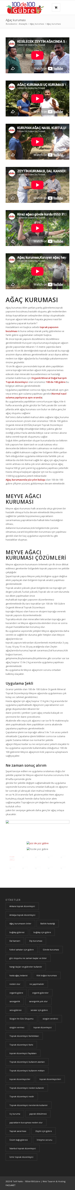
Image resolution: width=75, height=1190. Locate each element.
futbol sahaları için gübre (21, 949)
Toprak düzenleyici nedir (21, 1096)
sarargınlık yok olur (38, 1001)
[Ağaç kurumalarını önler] (12, 858)
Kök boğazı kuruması (47, 975)
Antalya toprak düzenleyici (22, 915)
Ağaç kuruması (16, 20)
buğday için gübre (42, 932)
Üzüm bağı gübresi (18, 1139)
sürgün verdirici (50, 1018)
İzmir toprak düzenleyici (21, 1157)
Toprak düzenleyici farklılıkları (24, 1036)
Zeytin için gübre (43, 1131)
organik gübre (16, 992)
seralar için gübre (39, 1010)
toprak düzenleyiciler (19, 1079)
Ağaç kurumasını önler (20, 923)
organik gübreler (40, 992)
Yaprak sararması (17, 1131)
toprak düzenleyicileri (50, 1079)
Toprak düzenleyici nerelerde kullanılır (28, 1105)
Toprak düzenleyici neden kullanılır (26, 1087)
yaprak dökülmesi (38, 1113)
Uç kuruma (14, 1113)
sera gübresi (15, 1010)
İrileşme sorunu (44, 1139)
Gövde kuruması (51, 949)
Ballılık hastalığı (47, 923)
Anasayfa (23, 23)
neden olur (14, 984)
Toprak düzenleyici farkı (21, 1044)
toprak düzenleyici (42, 1027)
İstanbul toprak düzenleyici (22, 1148)
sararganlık (14, 1001)
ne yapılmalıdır (36, 984)
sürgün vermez (16, 1027)
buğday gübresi (16, 932)
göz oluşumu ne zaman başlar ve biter (28, 958)
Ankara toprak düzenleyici (22, 906)
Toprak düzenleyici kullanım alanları (27, 1061)
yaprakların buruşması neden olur (26, 1122)
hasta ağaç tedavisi (18, 975)
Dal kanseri (14, 940)
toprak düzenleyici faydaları (23, 1053)
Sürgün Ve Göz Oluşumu (21, 1018)
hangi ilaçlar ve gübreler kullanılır (25, 966)
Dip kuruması (35, 940)
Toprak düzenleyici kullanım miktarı (27, 1070)
